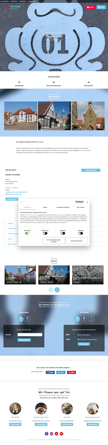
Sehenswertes (9, 282)
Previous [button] (50, 289)
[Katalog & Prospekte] (41, 408)
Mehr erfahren (66, 424)
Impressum (29, 439)
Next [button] (57, 289)
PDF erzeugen (83, 344)
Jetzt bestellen (41, 424)
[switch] (45, 233)
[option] (20, 116)
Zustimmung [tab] (27, 207)
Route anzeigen (24, 340)
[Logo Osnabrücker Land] (12, 7)
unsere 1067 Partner (31, 215)
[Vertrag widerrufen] (93, 408)
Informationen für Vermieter (62, 439)
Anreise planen (12, 199)
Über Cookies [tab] (80, 207)
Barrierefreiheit (77, 439)
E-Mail (68, 339)
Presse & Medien (48, 439)
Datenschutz (38, 439)
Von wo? (8, 334)
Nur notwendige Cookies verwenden (54, 240)
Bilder (68, 334)
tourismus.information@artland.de (16, 192)
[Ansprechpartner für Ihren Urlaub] (67, 408)
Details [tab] (45, 207)
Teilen (51, 372)
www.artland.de (17, 194)
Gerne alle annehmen (76, 240)
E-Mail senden (15, 424)
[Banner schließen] (87, 202)
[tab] (20, 319)
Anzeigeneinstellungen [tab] (62, 207)
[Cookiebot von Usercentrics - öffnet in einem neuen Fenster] (76, 202)
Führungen (16, 282)
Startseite (14, 1)
